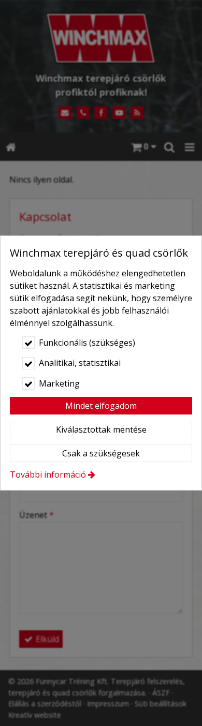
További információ (48, 474)
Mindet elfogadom (101, 405)
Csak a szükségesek (101, 453)
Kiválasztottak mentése (101, 429)
